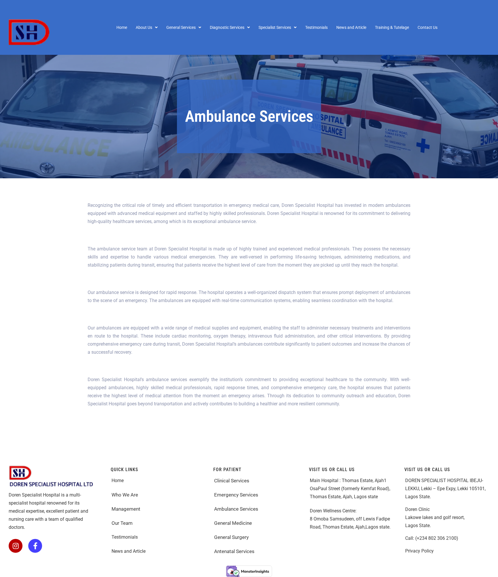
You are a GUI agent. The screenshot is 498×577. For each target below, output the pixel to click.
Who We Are (125, 495)
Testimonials (316, 27)
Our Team (123, 523)
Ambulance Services (236, 509)
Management (126, 509)
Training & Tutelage (392, 27)
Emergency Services (236, 495)
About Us (144, 27)
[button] (146, 27)
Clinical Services (231, 481)
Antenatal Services (235, 551)
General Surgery (231, 537)
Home (121, 27)
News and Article (351, 27)
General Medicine (233, 523)
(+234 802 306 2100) (436, 538)
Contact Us (427, 27)
